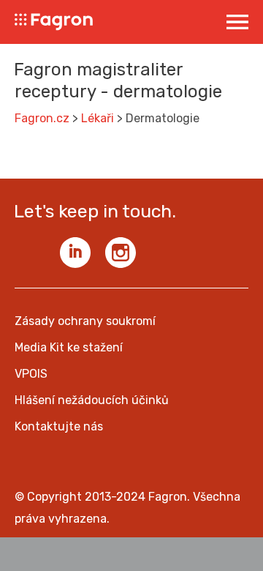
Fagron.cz (42, 118)
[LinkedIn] (75, 252)
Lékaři (97, 118)
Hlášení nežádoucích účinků (92, 400)
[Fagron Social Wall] (120, 252)
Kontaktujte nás (59, 426)
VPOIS (31, 374)
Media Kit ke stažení (69, 347)
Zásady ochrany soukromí (85, 321)
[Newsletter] (30, 252)
